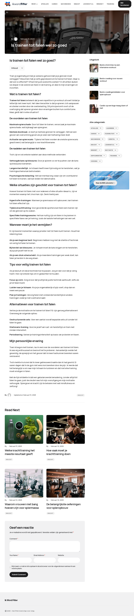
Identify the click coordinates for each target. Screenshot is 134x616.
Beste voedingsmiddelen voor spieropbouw (112, 93)
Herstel (113, 139)
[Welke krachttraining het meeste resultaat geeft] (24, 429)
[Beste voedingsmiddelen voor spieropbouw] (94, 95)
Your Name (14, 555)
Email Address (39, 555)
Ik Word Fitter (11, 600)
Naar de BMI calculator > (105, 183)
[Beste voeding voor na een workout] (94, 81)
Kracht (81, 395)
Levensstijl (111, 145)
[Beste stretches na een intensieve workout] (94, 68)
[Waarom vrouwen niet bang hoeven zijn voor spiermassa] (24, 483)
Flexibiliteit (111, 134)
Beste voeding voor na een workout (111, 79)
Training (115, 155)
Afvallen (96, 128)
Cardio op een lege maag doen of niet (114, 106)
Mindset (95, 150)
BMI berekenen (125, 4)
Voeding (96, 161)
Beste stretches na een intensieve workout (110, 66)
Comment (14, 539)
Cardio (95, 134)
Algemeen (112, 128)
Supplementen (98, 155)
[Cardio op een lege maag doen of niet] (94, 108)
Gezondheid (97, 139)
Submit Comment (19, 574)
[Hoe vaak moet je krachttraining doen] (65, 429)
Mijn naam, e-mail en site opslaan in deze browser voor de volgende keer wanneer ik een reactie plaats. (43, 567)
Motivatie (110, 150)
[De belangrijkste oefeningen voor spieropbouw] (65, 483)
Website (61, 555)
